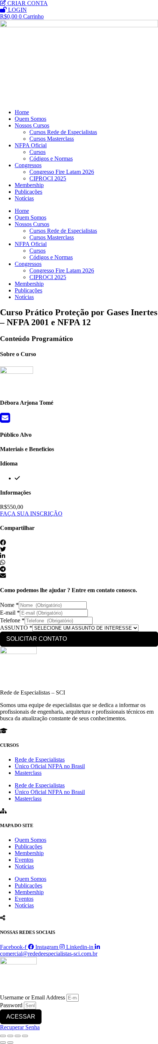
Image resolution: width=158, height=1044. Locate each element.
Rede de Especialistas (40, 759)
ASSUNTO (16, 628)
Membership (29, 185)
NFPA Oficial (31, 145)
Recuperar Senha (20, 1027)
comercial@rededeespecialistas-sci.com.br (48, 953)
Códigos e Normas (51, 158)
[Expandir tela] (10, 1036)
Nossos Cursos (32, 125)
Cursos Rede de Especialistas (63, 132)
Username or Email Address (32, 997)
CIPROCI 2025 (47, 178)
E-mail (10, 612)
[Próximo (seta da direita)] (10, 1042)
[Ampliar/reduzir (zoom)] (3, 1036)
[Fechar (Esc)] (25, 1036)
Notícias (24, 198)
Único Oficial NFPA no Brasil (50, 766)
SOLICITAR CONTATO (36, 639)
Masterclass (28, 773)
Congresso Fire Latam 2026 (61, 172)
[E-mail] (5, 420)
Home (22, 112)
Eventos (24, 860)
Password (11, 1005)
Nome (9, 605)
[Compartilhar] (18, 1036)
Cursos (37, 152)
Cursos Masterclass (51, 139)
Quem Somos (30, 119)
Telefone (12, 620)
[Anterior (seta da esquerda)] (3, 1042)
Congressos (28, 165)
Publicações (28, 192)
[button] (79, 542)
